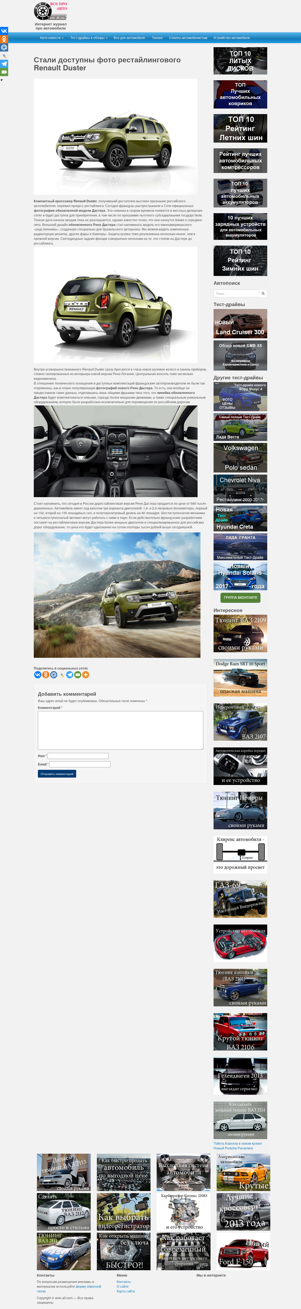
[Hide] (1, 80)
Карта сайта (126, 1291)
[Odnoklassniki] (45, 674)
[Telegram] (69, 674)
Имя (42, 756)
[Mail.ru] (53, 674)
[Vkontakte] (37, 674)
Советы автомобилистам (188, 37)
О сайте (123, 1286)
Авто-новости (50, 37)
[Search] (263, 293)
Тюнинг (157, 37)
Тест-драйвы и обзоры (87, 37)
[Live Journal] (61, 674)
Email (43, 764)
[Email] (77, 674)
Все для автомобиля (129, 37)
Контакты (124, 1281)
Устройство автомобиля (231, 37)
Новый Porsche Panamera (233, 1148)
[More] (85, 674)
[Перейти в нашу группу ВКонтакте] (240, 597)
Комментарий (50, 707)
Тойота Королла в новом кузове (238, 1143)
